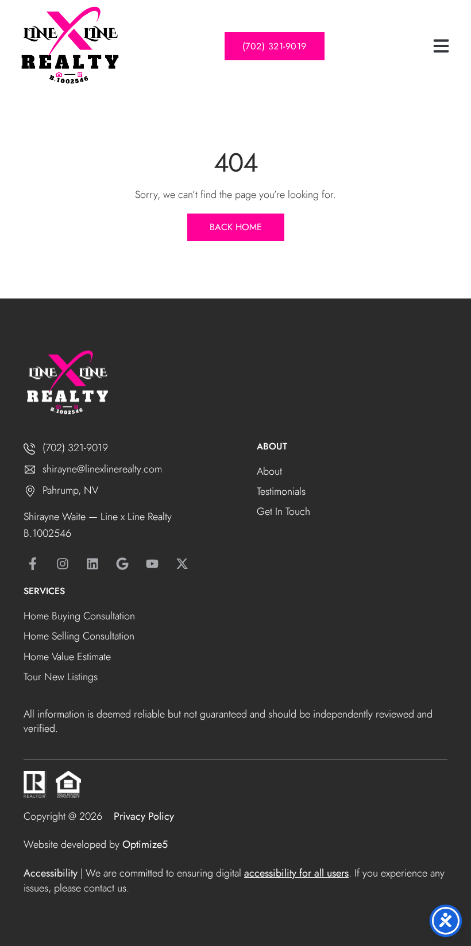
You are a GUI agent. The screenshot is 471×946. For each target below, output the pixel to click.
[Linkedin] (92, 564)
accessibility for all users (296, 873)
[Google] (122, 564)
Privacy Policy (144, 816)
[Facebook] (33, 564)
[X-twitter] (182, 564)
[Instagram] (62, 564)
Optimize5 (145, 844)
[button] (441, 46)
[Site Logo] (69, 46)
